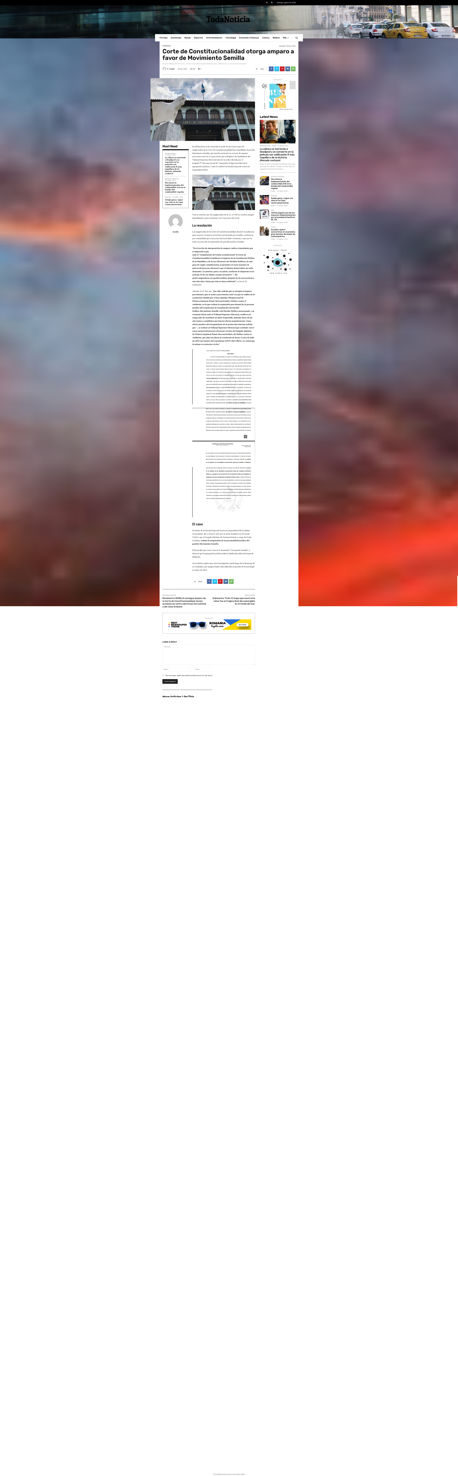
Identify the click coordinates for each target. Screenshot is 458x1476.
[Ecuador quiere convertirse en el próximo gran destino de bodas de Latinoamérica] (264, 231)
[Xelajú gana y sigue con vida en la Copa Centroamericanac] (264, 199)
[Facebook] (266, 2)
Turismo (273, 227)
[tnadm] (164, 69)
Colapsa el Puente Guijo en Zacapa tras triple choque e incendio (245, 726)
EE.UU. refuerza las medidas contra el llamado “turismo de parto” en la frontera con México (210, 729)
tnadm (172, 69)
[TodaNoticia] (229, 19)
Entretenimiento (170, 153)
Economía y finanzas (171, 178)
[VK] (287, 68)
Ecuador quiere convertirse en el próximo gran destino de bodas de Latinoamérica (283, 233)
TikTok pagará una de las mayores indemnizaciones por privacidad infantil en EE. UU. (283, 216)
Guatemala (166, 46)
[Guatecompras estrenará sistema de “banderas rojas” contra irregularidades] (280, 710)
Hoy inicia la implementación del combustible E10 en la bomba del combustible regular (175, 187)
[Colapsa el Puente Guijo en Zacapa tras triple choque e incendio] (246, 710)
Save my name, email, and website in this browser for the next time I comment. (194, 675)
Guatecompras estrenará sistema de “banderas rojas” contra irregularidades (280, 727)
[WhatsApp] (293, 68)
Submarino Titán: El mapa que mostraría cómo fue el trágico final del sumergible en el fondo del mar (234, 601)
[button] (296, 37)
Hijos (272, 210)
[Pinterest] (282, 68)
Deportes (168, 197)
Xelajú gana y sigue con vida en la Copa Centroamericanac (174, 202)
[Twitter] (271, 2)
